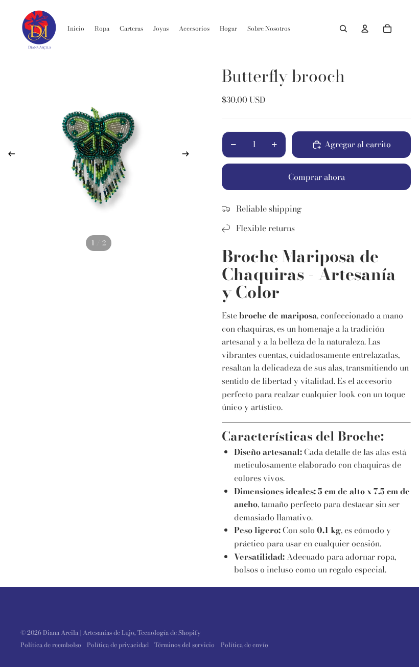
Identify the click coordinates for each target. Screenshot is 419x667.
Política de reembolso (50, 645)
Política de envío (244, 645)
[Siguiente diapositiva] (188, 155)
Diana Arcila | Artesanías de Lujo (88, 632)
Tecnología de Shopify (169, 632)
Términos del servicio (184, 645)
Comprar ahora (316, 177)
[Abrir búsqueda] (343, 28)
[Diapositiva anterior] (8, 155)
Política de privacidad (118, 645)
